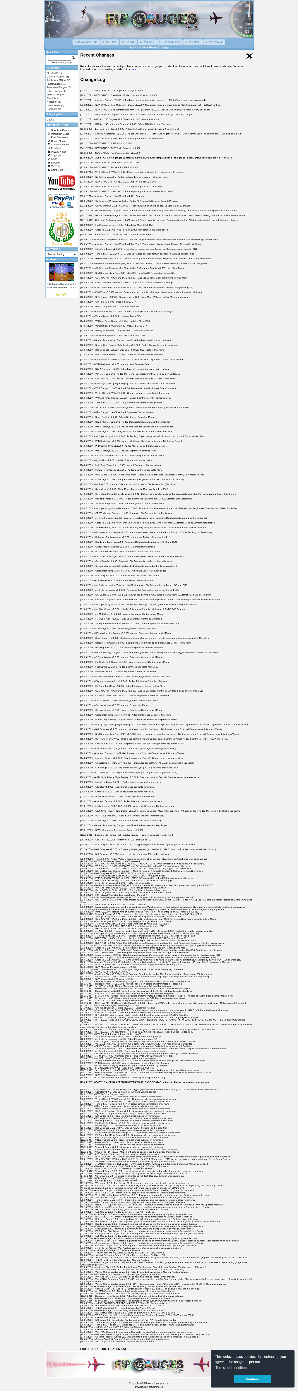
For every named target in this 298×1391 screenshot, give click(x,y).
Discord (55, 162)
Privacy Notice (59, 151)
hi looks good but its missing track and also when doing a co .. (61, 288)
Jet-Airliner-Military (56, 80)
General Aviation (55, 76)
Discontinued (53, 105)
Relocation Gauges (57, 87)
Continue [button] (253, 1379)
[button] (86, 42)
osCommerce (156, 1387)
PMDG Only (53, 94)
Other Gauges (54, 91)
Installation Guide (60, 134)
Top (132, 47)
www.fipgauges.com (158, 1383)
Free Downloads (60, 137)
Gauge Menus (58, 141)
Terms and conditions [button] (232, 1368)
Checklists (52, 98)
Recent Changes (159, 47)
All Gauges (52, 73)
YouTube (56, 166)
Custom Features (60, 144)
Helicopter (52, 101)
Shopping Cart (55, 114)
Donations (52, 109)
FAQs (54, 159)
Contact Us (57, 170)
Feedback (56, 148)
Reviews (51, 259)
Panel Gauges (54, 84)
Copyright (56, 155)
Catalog (141, 47)
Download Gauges (61, 130)
